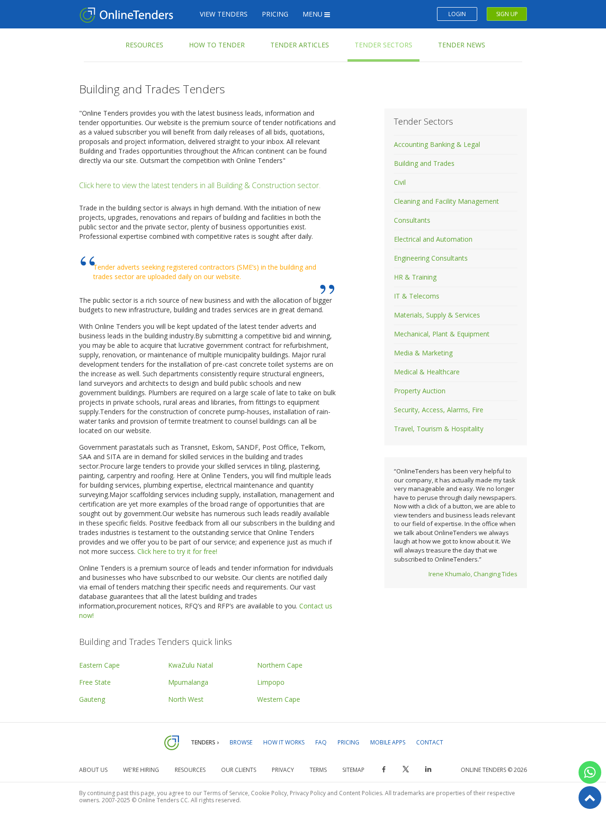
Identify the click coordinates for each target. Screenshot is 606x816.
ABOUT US (93, 770)
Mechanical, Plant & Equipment (442, 333)
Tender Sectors (383, 44)
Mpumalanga (188, 682)
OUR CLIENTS (238, 770)
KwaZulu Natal (190, 665)
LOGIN (457, 14)
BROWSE (241, 742)
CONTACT (429, 742)
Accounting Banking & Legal (437, 144)
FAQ (321, 742)
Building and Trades (424, 163)
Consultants (412, 220)
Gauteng (92, 699)
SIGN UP (507, 14)
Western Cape (278, 699)
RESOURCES (190, 770)
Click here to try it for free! (177, 551)
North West (186, 699)
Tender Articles (299, 44)
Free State (95, 682)
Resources (144, 44)
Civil (400, 182)
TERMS (318, 770)
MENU (313, 13)
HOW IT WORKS (283, 742)
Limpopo (271, 682)
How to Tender (217, 44)
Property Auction (420, 390)
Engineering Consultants (431, 258)
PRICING (275, 13)
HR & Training (415, 276)
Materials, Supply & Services (437, 314)
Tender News (461, 44)
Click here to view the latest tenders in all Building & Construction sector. (200, 185)
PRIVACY (283, 770)
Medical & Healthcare (427, 371)
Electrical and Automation (433, 239)
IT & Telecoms (416, 295)
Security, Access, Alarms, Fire (438, 409)
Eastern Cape (99, 665)
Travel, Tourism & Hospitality (438, 428)
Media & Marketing (423, 352)
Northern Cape (280, 665)
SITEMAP (353, 770)
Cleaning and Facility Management (446, 201)
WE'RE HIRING (141, 770)
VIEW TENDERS (224, 13)
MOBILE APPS (387, 742)
